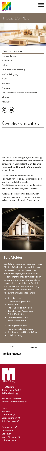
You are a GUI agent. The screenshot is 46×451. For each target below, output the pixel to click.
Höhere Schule (9, 56)
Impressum (7, 431)
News (4, 79)
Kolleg (5, 65)
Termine (6, 83)
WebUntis (7, 415)
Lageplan (6, 434)
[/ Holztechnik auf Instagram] (5, 110)
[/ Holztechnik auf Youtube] (11, 110)
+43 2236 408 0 (13, 398)
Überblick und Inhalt (13, 51)
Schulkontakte (9, 440)
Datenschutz (8, 427)
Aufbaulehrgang (10, 74)
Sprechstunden (9, 418)
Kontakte (6, 101)
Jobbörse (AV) (9, 421)
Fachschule (7, 60)
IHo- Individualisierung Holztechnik (19, 92)
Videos (5, 97)
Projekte (6, 88)
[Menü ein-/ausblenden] (41, 5)
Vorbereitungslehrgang (13, 69)
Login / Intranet (9, 437)
